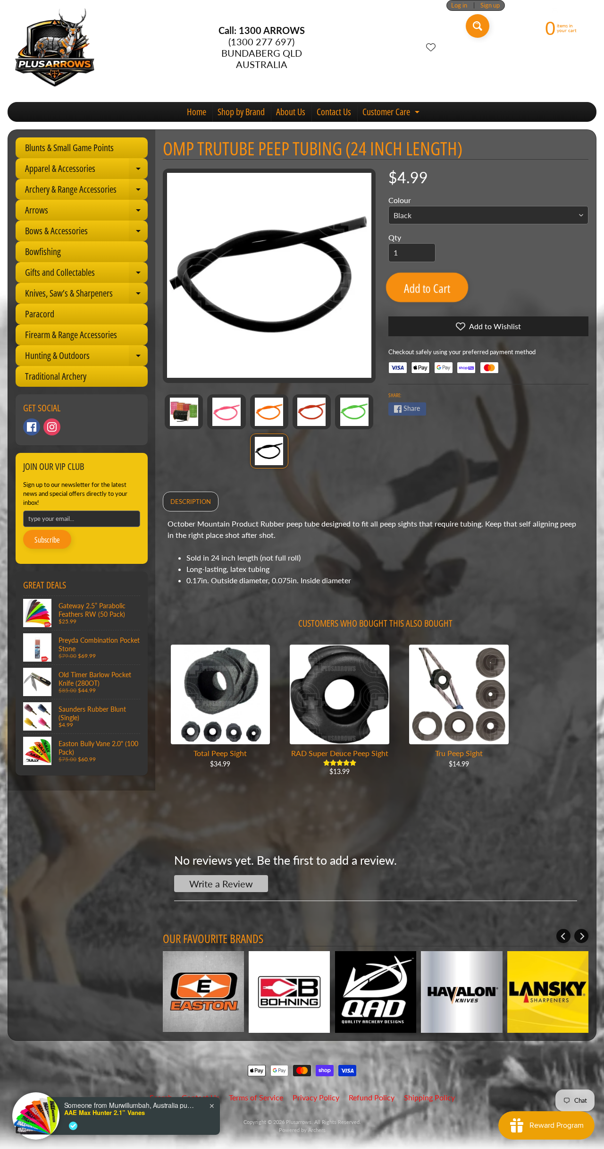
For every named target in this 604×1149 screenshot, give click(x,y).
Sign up (490, 5)
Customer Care (392, 113)
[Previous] (563, 936)
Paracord (39, 313)
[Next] (581, 936)
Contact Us (334, 111)
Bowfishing (43, 251)
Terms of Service (256, 1097)
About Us (290, 111)
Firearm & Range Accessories (71, 334)
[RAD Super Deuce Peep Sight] (339, 694)
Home (196, 111)
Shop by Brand (241, 111)
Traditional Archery (55, 376)
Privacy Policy (316, 1097)
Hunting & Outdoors (86, 357)
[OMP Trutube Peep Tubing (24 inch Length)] (184, 411)
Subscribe (47, 540)
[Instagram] (51, 426)
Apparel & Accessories (86, 170)
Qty (394, 237)
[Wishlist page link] (431, 47)
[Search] (477, 26)
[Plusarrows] (55, 47)
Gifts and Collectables (86, 274)
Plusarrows (298, 1122)
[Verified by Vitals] (73, 1126)
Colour (399, 200)
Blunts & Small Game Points (69, 147)
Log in (459, 5)
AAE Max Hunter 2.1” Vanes (104, 1112)
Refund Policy (371, 1097)
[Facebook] (31, 426)
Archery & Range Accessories (86, 191)
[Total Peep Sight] (220, 694)
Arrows (86, 212)
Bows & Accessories (86, 232)
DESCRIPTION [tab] (190, 501)
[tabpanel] (376, 555)
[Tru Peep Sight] (459, 694)
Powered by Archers (302, 1130)
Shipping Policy (429, 1097)
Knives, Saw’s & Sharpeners (86, 295)
